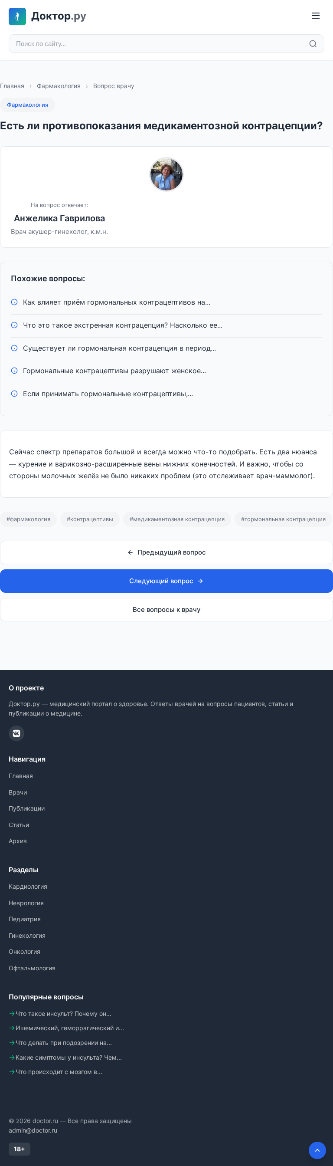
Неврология (26, 903)
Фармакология (59, 85)
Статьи (19, 824)
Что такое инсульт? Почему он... (63, 1013)
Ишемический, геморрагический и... (70, 1027)
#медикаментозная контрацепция (177, 519)
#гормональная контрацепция (283, 519)
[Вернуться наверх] (317, 1150)
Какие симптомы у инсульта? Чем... (69, 1057)
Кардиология (28, 886)
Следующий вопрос (161, 581)
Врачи (18, 792)
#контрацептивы (90, 519)
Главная (12, 85)
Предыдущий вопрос (171, 552)
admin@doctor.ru (33, 1130)
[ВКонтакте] (16, 733)
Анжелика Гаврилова (59, 218)
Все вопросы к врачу (167, 609)
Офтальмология (32, 968)
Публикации (27, 808)
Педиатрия (25, 919)
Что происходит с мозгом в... (59, 1071)
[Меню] (315, 16)
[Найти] (313, 44)
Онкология (24, 951)
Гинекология (27, 935)
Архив (18, 840)
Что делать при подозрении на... (64, 1042)
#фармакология (28, 519)
